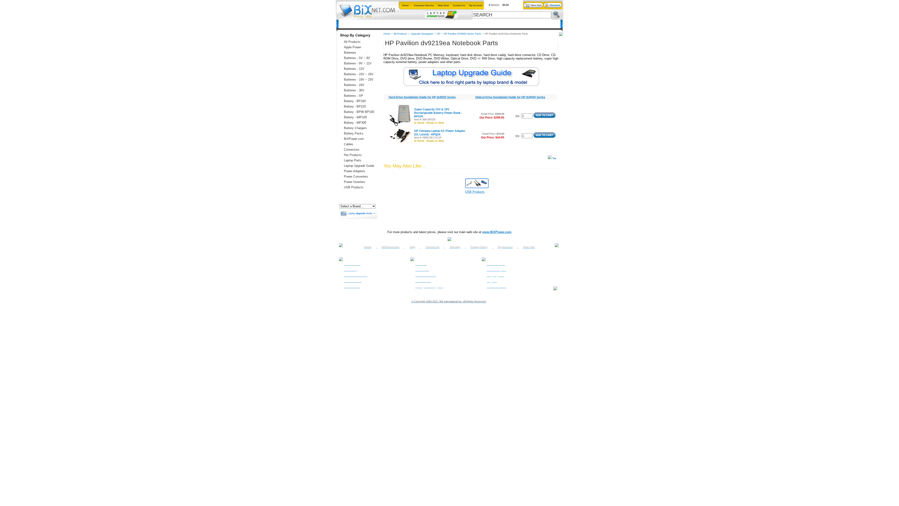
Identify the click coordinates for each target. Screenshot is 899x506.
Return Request (496, 269)
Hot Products (353, 155)
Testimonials (423, 281)
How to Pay (351, 269)
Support (492, 281)
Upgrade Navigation (422, 33)
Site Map (455, 247)
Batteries (361, 24)
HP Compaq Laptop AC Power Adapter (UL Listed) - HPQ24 (439, 132)
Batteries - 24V (354, 85)
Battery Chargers (355, 128)
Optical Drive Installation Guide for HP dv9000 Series (510, 97)
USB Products (353, 187)
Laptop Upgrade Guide (426, 24)
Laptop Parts (352, 160)
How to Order (352, 264)
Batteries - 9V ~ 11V (358, 63)
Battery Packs (353, 133)
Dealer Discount (496, 286)
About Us (421, 264)
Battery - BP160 (355, 101)
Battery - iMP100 (355, 117)
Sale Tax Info (352, 286)
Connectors (381, 24)
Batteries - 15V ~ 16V (358, 74)
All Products (486, 24)
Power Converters (356, 176)
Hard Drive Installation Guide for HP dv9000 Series (422, 97)
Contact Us (432, 247)
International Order (355, 275)
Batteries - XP (353, 95)
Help (412, 247)
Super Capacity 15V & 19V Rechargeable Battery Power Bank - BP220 (438, 113)
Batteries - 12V (354, 69)
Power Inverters (354, 182)
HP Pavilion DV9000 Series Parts (462, 33)
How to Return (496, 264)
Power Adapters (460, 24)
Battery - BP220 (355, 106)
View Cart (529, 247)
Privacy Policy (479, 247)
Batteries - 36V (354, 90)
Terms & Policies (425, 275)
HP (438, 33)
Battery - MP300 (355, 122)
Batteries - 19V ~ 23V (358, 79)
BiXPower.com (511, 24)
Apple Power (352, 47)
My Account (505, 247)
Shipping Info (495, 275)
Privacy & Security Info (429, 286)
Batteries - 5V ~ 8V (357, 58)
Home (345, 24)
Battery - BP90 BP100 (359, 112)
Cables (400, 24)
